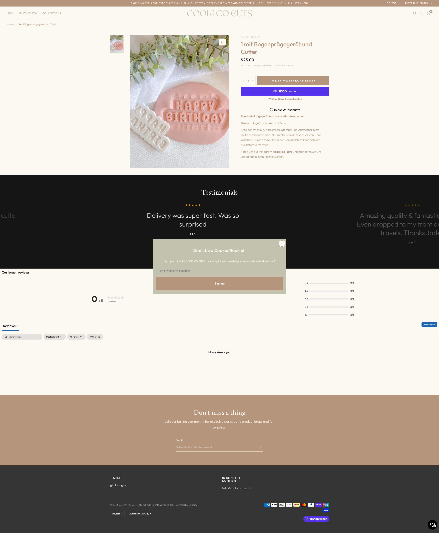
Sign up (220, 283)
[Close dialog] (282, 244)
